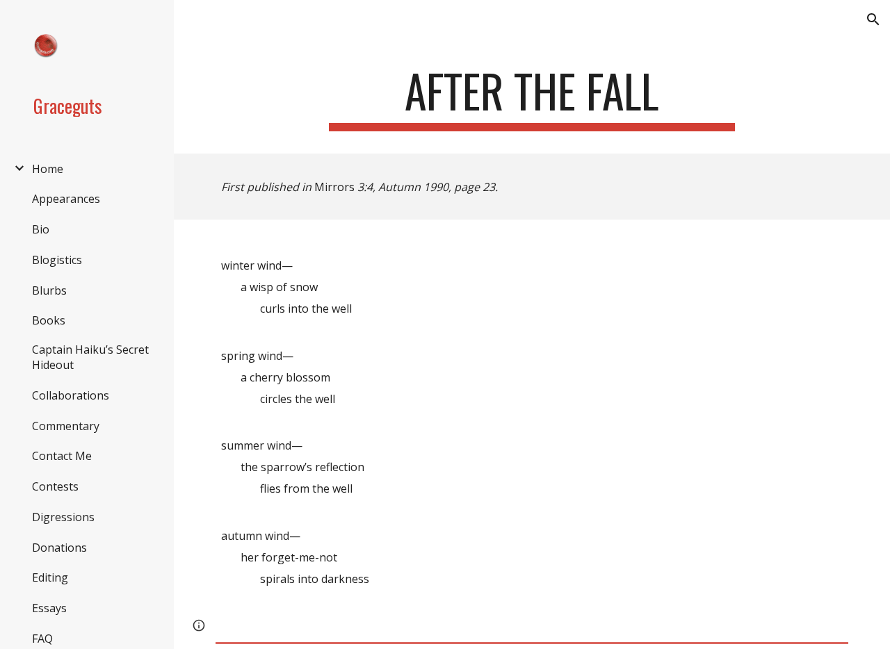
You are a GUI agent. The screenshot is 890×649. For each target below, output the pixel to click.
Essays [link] (49, 608)
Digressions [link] (63, 517)
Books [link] (48, 320)
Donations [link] (59, 547)
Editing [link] (50, 577)
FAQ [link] (42, 638)
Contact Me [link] (62, 455)
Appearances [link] (66, 198)
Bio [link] (40, 229)
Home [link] (47, 168)
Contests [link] (55, 486)
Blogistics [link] (57, 260)
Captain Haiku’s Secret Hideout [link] (90, 357)
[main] (531, 97)
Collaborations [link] (70, 395)
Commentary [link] (65, 426)
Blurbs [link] (49, 290)
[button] (873, 19)
